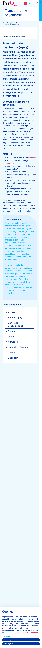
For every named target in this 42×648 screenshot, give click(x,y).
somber (31, 157)
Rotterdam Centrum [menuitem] (18, 347)
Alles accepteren (8, 640)
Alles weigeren (8, 644)
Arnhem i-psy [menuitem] (15, 317)
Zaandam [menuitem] (13, 357)
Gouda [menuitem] (11, 331)
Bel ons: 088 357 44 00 (25, 3)
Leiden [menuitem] (11, 336)
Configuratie (7, 636)
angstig (10, 163)
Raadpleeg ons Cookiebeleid (26, 632)
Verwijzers (29, 3)
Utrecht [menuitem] (12, 352)
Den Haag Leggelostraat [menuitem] (15, 324)
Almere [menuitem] (11, 312)
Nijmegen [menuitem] (13, 341)
